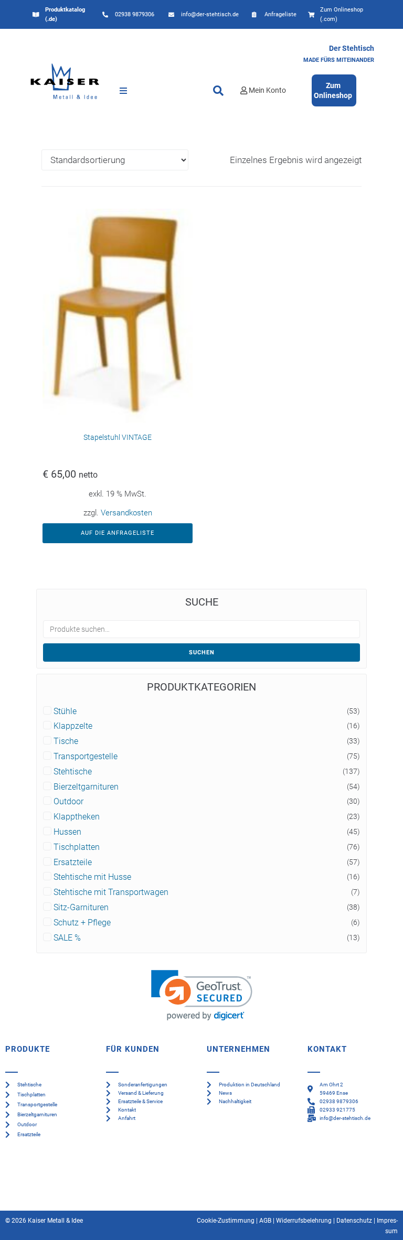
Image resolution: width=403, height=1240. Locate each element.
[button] (123, 90)
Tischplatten (77, 847)
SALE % (67, 938)
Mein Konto (267, 90)
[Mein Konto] (244, 90)
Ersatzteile (73, 862)
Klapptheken (77, 817)
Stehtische (73, 772)
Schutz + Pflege (82, 923)
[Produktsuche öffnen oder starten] (218, 91)
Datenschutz (354, 1220)
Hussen (67, 832)
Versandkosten (126, 512)
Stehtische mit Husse (92, 877)
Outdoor (68, 801)
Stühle (65, 711)
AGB (265, 1220)
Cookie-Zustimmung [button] (225, 1220)
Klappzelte (73, 726)
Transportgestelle (86, 756)
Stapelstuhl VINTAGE (117, 437)
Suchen (202, 652)
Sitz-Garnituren (81, 907)
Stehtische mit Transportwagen (111, 892)
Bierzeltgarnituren (86, 787)
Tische (66, 741)
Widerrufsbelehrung (304, 1220)
